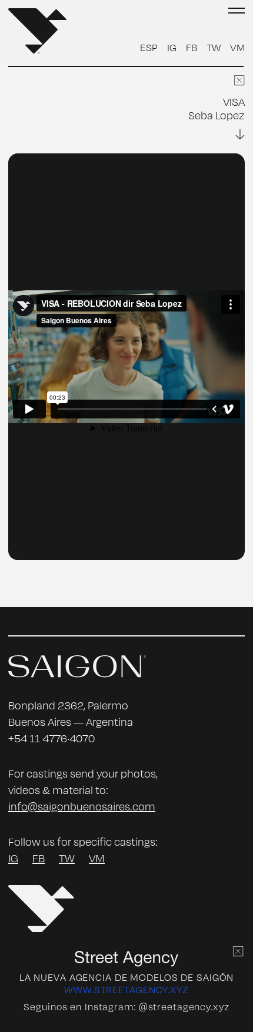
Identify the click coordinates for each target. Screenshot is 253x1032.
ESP (149, 47)
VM (237, 47)
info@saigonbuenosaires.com (81, 806)
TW (214, 47)
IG (172, 47)
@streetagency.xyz (184, 1007)
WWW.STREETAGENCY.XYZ (126, 990)
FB (191, 47)
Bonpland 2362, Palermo (68, 705)
